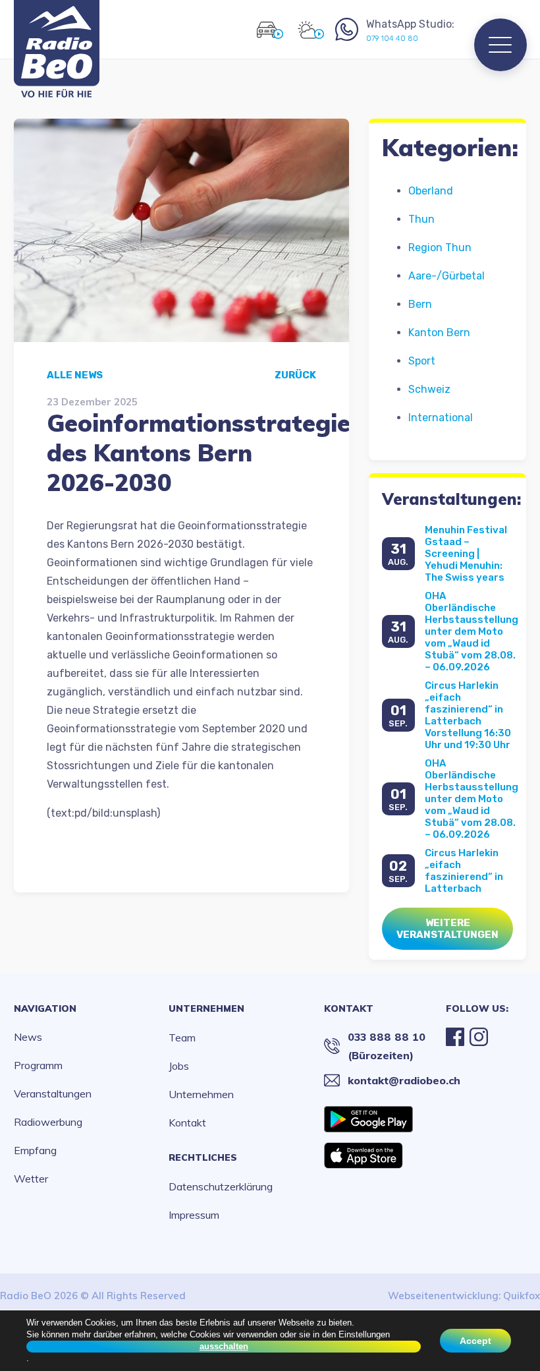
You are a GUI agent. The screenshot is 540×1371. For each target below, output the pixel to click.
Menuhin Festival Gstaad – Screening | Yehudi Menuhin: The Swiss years (466, 553)
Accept (475, 1340)
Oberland (430, 191)
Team (182, 1037)
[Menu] (500, 44)
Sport (421, 361)
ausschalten (224, 1346)
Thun (421, 219)
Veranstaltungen (53, 1093)
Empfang (35, 1150)
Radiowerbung (48, 1121)
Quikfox (521, 1295)
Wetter (31, 1178)
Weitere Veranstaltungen (447, 929)
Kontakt (187, 1122)
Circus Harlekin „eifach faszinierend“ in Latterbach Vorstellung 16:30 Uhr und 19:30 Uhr (468, 715)
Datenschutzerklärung (221, 1186)
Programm (38, 1065)
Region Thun (440, 247)
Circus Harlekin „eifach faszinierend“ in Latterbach (464, 870)
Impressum (194, 1214)
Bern (420, 304)
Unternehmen (206, 1008)
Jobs (179, 1065)
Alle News (75, 375)
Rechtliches (203, 1157)
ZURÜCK (295, 375)
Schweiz (429, 389)
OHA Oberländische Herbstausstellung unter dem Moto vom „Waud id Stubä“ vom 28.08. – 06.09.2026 (471, 631)
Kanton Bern (439, 332)
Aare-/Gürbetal (446, 276)
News (28, 1036)
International (440, 417)
